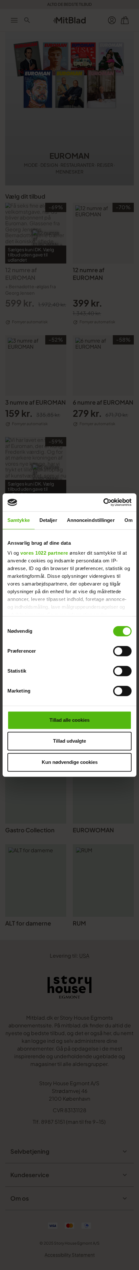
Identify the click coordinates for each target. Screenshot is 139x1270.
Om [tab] (128, 520)
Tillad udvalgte (69, 741)
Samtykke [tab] (18, 520)
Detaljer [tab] (48, 520)
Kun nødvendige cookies (70, 762)
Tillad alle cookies (69, 720)
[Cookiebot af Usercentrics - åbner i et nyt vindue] (103, 502)
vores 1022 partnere (44, 553)
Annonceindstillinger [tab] (91, 520)
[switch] (122, 651)
